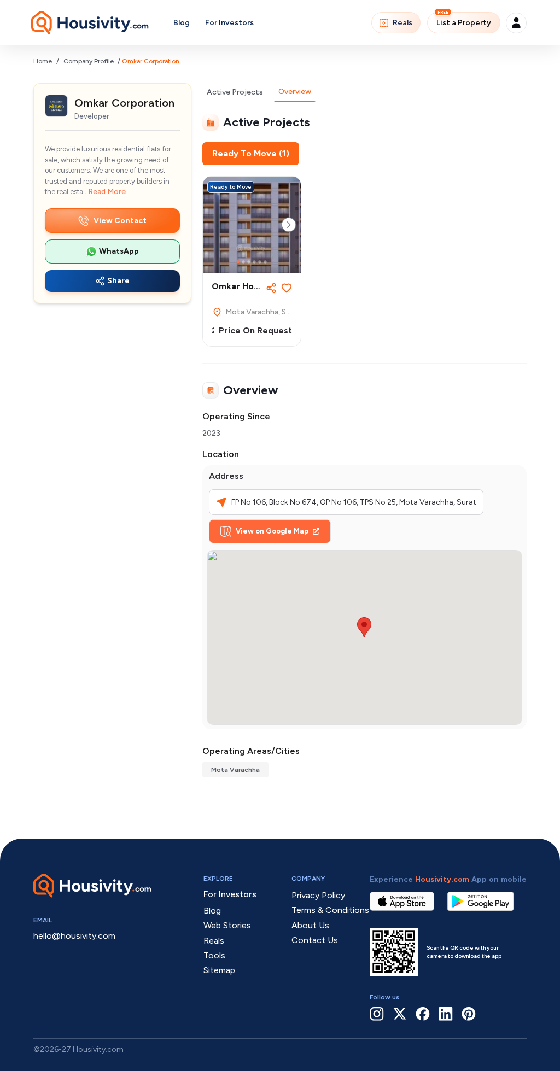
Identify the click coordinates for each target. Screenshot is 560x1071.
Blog (181, 22)
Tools (214, 955)
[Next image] (288, 224)
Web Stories (227, 925)
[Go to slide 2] (243, 262)
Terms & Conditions (330, 910)
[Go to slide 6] (265, 262)
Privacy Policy (318, 895)
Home (42, 61)
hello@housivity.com (74, 935)
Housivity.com (442, 879)
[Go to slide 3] (248, 262)
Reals (402, 22)
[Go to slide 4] (254, 262)
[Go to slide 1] (238, 262)
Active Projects (235, 92)
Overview (294, 91)
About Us (310, 925)
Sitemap (219, 970)
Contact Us (314, 940)
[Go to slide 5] (259, 262)
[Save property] (286, 288)
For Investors (229, 22)
